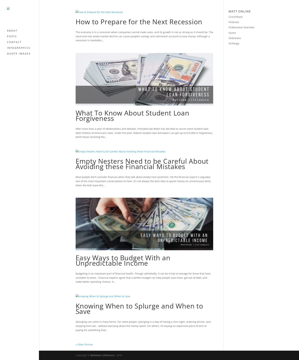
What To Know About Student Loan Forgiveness (132, 115)
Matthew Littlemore (102, 355)
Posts (12, 36)
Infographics (18, 48)
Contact (14, 42)
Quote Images (19, 53)
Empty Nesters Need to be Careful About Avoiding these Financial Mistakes (142, 163)
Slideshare (235, 38)
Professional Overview (241, 27)
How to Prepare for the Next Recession (139, 21)
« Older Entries (84, 344)
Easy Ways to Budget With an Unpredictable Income (123, 260)
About (12, 30)
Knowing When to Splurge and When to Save (139, 308)
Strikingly (234, 43)
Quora (232, 32)
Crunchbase (236, 16)
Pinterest (234, 22)
